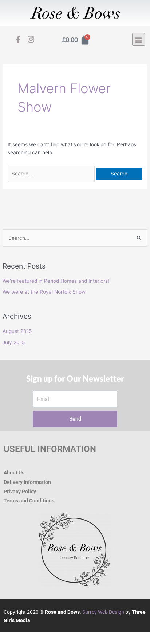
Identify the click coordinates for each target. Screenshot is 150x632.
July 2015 (14, 342)
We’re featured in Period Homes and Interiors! (56, 281)
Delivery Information (27, 482)
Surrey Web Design (103, 612)
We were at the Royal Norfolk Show (44, 292)
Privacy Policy (20, 491)
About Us (14, 473)
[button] (138, 39)
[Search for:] (52, 173)
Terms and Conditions (29, 501)
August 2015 (17, 331)
